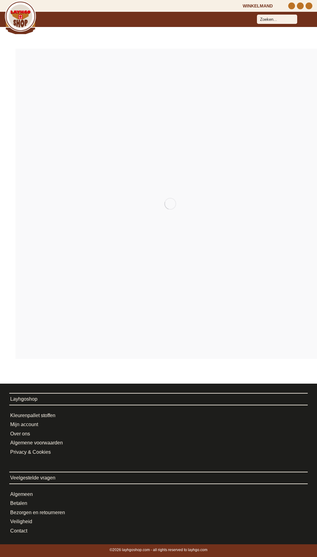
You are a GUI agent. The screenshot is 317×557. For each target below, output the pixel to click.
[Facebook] (300, 5)
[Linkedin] (309, 5)
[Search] (289, 19)
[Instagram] (291, 5)
